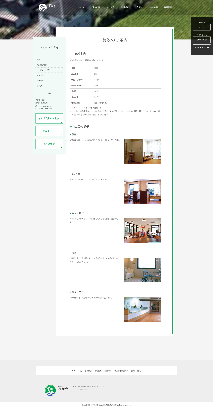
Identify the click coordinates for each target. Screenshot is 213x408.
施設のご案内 (42, 65)
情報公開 (154, 7)
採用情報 (168, 7)
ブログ (39, 86)
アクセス (40, 75)
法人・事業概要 (86, 371)
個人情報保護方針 (121, 371)
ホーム (82, 7)
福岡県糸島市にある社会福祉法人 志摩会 (104, 405)
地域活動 (125, 7)
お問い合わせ (136, 371)
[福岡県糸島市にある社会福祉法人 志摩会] (47, 10)
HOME (74, 371)
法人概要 (96, 7)
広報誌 (139, 7)
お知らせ (40, 80)
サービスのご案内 (44, 70)
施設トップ (41, 60)
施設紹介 (111, 7)
